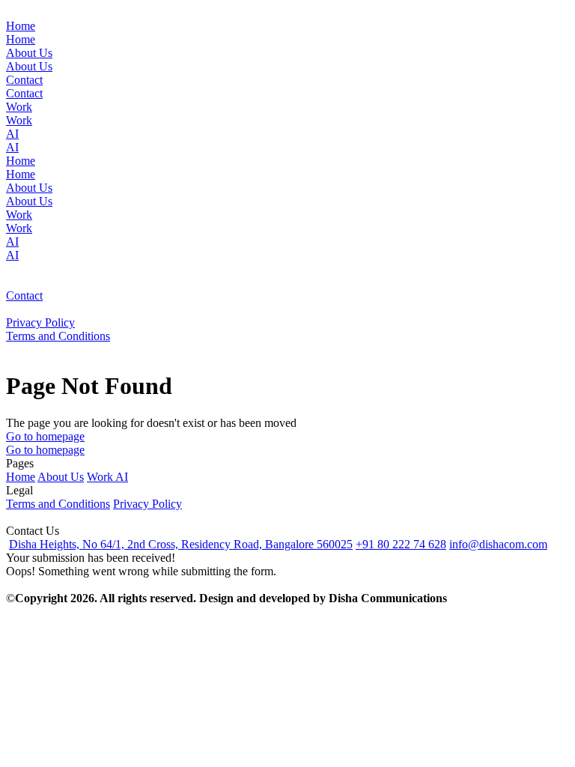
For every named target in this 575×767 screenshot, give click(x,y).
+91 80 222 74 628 (401, 544)
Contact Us (32, 530)
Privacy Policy (147, 503)
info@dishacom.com (498, 544)
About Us (60, 476)
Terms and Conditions (58, 503)
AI (121, 476)
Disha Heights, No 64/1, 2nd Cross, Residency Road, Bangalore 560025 (181, 544)
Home (20, 476)
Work (101, 476)
